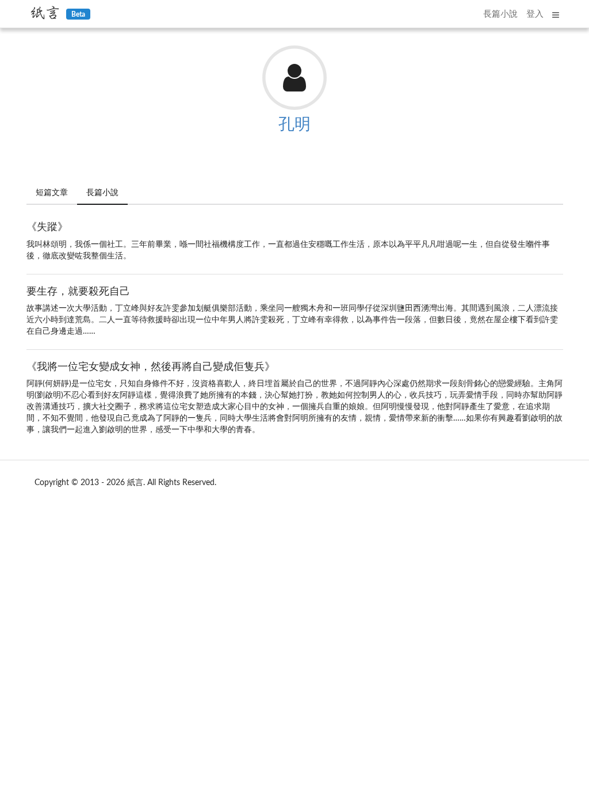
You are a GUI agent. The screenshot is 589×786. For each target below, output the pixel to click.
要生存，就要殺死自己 (78, 292)
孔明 (294, 124)
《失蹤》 (47, 227)
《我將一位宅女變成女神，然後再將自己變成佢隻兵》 (150, 367)
